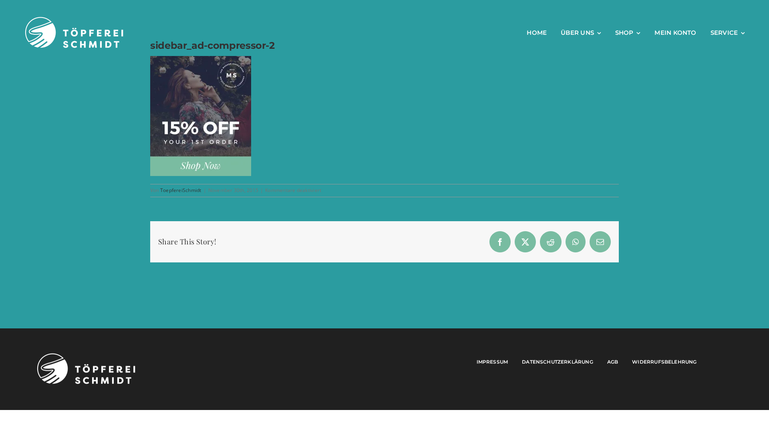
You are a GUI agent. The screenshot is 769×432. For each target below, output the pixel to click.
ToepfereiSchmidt (180, 190)
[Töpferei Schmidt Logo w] (86, 355)
